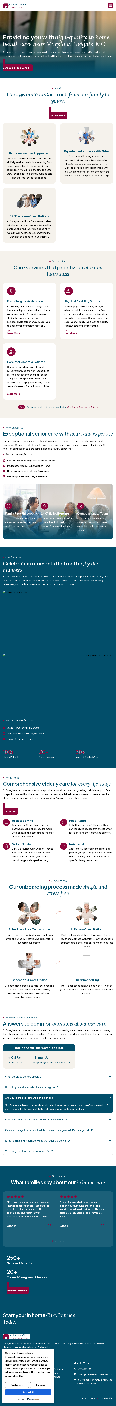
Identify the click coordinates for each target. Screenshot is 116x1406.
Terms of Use (106, 1397)
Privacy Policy (88, 1397)
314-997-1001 (14, 1062)
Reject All (41, 1385)
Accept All (28, 1392)
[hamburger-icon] (110, 5)
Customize (16, 1385)
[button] (58, 1076)
